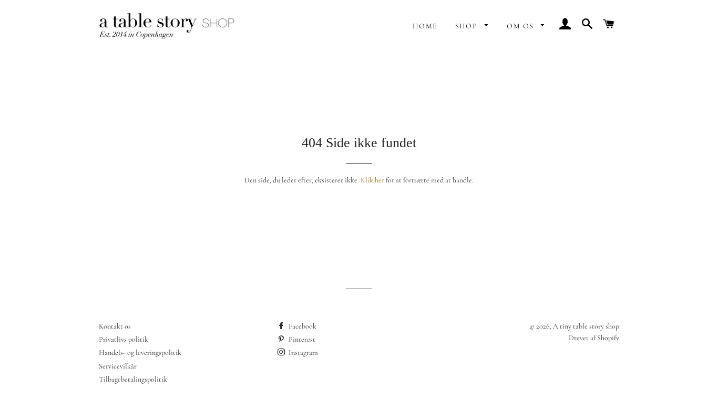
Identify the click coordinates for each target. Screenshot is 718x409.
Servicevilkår (118, 366)
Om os (521, 26)
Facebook (301, 326)
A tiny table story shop (586, 326)
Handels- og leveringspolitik (140, 352)
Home (425, 26)
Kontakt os (115, 326)
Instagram (302, 352)
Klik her (372, 180)
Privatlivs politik (123, 339)
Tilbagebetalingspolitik (133, 379)
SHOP (467, 26)
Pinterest (301, 339)
